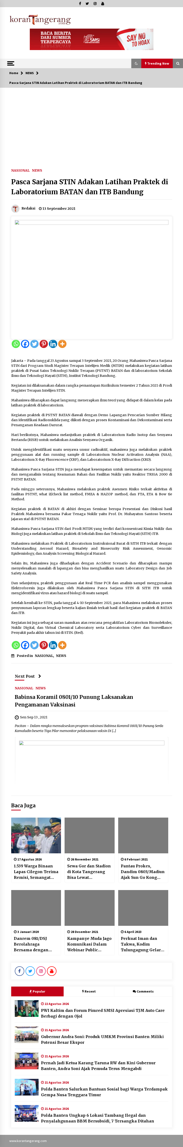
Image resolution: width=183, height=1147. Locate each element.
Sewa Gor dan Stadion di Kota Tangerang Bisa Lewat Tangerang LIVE (89, 872)
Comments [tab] (145, 991)
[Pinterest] (44, 344)
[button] (136, 63)
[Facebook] (25, 344)
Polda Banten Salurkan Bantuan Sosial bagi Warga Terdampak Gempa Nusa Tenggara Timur (104, 1092)
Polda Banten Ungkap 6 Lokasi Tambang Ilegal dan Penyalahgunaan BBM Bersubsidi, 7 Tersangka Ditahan (97, 1118)
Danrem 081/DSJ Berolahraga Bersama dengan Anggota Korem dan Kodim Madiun (34, 944)
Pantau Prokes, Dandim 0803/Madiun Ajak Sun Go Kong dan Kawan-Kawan (143, 872)
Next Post (25, 676)
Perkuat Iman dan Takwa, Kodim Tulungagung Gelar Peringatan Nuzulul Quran (141, 944)
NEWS (37, 170)
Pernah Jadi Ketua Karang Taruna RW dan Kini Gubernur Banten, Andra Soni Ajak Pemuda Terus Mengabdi (98, 1065)
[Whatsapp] (16, 344)
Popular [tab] (39, 991)
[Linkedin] (53, 344)
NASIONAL (20, 170)
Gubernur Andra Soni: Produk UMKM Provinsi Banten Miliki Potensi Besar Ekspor (102, 1039)
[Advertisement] (91, 123)
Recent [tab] (90, 991)
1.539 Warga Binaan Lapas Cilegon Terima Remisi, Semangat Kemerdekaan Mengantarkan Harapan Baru (36, 872)
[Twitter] (34, 344)
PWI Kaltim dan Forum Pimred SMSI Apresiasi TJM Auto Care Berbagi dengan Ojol (103, 1013)
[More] (62, 344)
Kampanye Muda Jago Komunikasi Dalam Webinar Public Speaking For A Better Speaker (89, 944)
